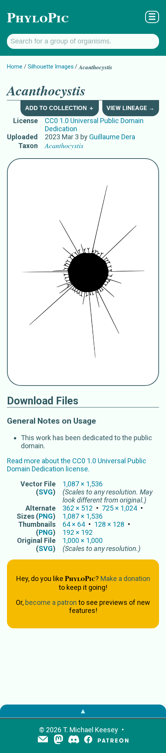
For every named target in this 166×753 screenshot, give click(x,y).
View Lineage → (130, 108)
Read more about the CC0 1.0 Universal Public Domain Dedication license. (76, 465)
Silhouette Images (51, 66)
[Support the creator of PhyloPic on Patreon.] (113, 740)
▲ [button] (83, 711)
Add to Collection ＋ (59, 108)
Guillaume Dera (112, 137)
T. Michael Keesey (90, 730)
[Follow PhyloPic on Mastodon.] (58, 740)
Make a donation (125, 578)
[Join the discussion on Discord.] (73, 740)
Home (14, 66)
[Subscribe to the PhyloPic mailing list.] (42, 740)
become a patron (51, 602)
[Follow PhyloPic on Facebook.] (88, 740)
